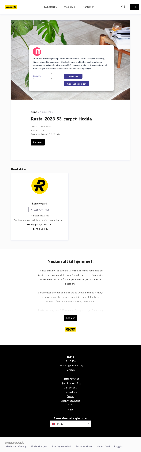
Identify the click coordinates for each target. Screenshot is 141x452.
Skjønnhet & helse (70, 400)
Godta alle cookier (76, 83)
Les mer (70, 317)
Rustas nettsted (70, 378)
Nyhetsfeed (103, 446)
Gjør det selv (70, 387)
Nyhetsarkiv (50, 6)
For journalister (84, 446)
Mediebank (70, 6)
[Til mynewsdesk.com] (14, 442)
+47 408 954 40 (39, 228)
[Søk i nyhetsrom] (123, 7)
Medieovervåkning (16, 446)
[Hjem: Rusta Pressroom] (11, 7)
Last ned (37, 142)
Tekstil (70, 396)
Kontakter (88, 6)
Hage (71, 409)
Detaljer (37, 76)
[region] (71, 68)
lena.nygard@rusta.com (39, 224)
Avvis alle (73, 76)
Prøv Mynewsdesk (61, 446)
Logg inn (118, 446)
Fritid (70, 405)
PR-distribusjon (38, 446)
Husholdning (70, 391)
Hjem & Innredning (70, 383)
